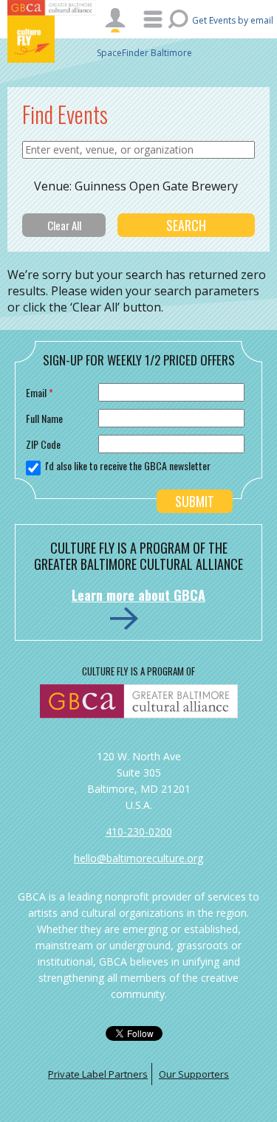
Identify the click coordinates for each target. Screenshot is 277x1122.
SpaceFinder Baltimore (144, 53)
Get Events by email (232, 20)
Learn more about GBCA (138, 595)
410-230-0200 (139, 832)
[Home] (51, 39)
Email (39, 392)
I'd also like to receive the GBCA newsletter (128, 466)
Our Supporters (194, 1074)
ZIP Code (43, 444)
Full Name (44, 418)
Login (115, 19)
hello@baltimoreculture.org (138, 858)
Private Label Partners (98, 1074)
